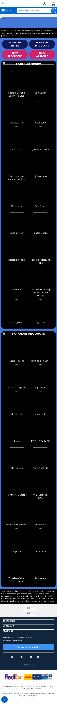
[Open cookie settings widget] (4, 699)
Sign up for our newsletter (28, 647)
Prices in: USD (28, 665)
